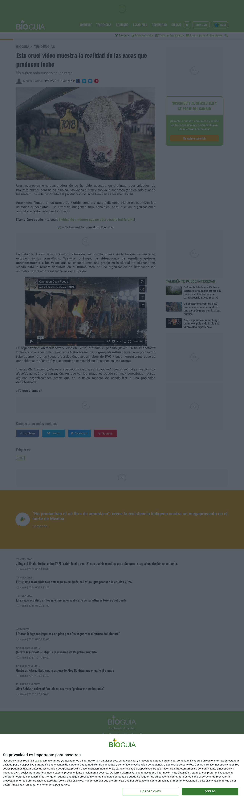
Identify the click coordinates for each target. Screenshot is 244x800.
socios (38, 760)
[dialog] (122, 767)
